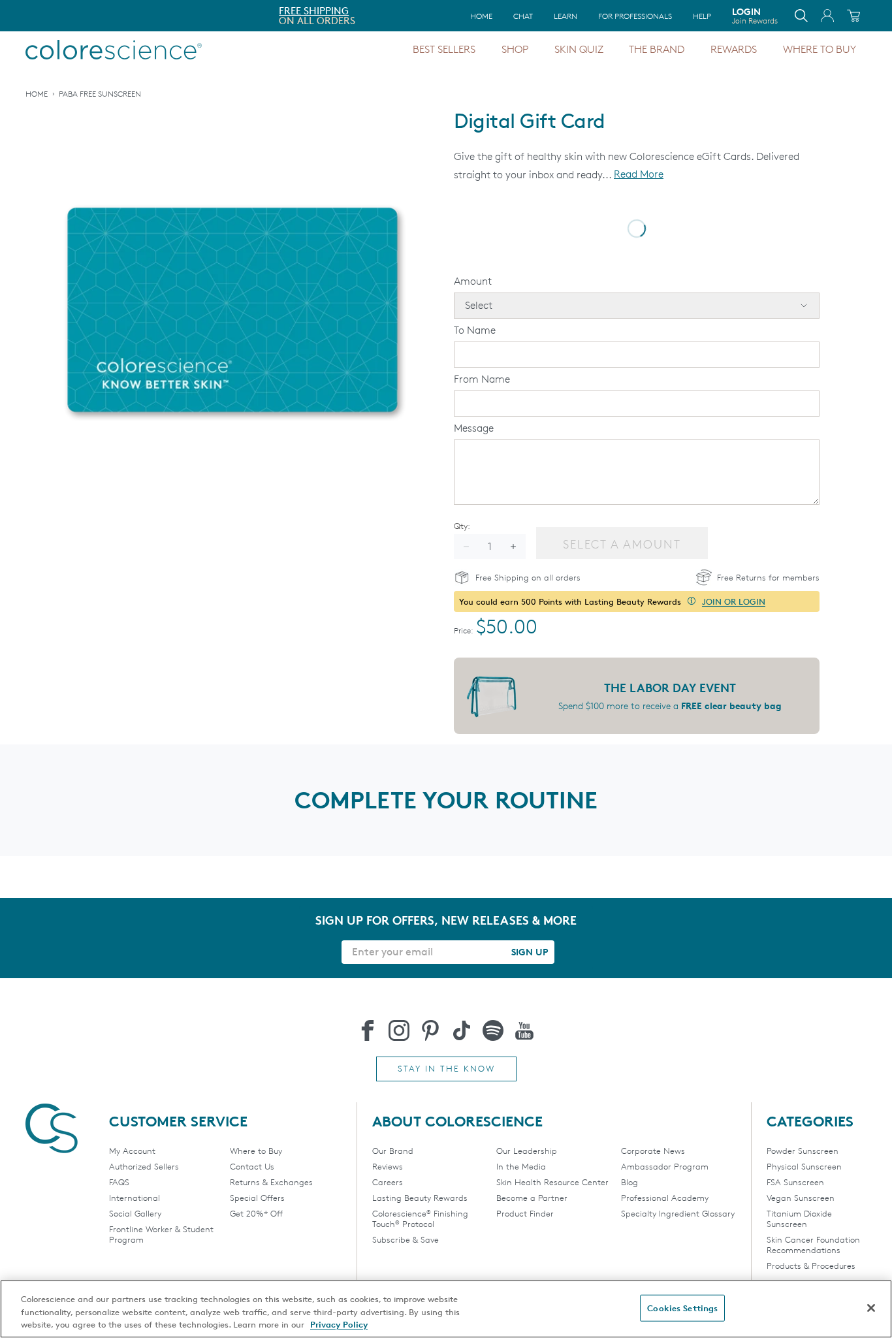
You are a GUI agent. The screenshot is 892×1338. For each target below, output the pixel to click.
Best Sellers (444, 49)
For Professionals (635, 16)
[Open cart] (853, 15)
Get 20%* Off (256, 1213)
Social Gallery (135, 1213)
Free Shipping (63, 11)
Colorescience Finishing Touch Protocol (420, 1218)
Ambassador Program (665, 1166)
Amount (473, 281)
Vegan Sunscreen (801, 1197)
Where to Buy (819, 49)
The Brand (656, 49)
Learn (565, 16)
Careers (387, 1182)
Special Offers (257, 1197)
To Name (475, 330)
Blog (629, 1182)
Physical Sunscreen (804, 1166)
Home (481, 16)
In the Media (521, 1166)
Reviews (387, 1166)
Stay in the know (446, 1068)
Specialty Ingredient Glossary (678, 1213)
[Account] (827, 15)
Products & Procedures (811, 1265)
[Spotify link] (493, 1030)
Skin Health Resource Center (552, 1182)
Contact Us (252, 1166)
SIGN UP (529, 951)
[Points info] (691, 601)
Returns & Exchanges (271, 1182)
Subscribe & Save (405, 1239)
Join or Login (733, 601)
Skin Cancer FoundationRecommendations (813, 1244)
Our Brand (392, 1150)
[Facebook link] (367, 1030)
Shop (515, 49)
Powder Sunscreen (802, 1150)
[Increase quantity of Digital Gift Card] (513, 546)
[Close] (871, 1308)
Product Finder (525, 1213)
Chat (523, 16)
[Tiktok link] (461, 1030)
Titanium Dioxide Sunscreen (799, 1218)
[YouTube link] (524, 1030)
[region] (446, 1309)
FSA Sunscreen (795, 1182)
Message (474, 428)
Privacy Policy (339, 1324)
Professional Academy (665, 1197)
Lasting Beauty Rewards (420, 1197)
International (134, 1197)
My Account (132, 1150)
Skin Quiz (578, 49)
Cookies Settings (682, 1307)
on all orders (66, 20)
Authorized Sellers (144, 1166)
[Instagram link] (399, 1030)
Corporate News (653, 1150)
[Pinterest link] (430, 1030)
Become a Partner (531, 1197)
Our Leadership (526, 1150)
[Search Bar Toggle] (801, 15)
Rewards (733, 49)
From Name (482, 379)
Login (755, 15)
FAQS (119, 1182)
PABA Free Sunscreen (100, 94)
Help (702, 16)
